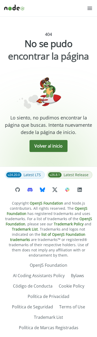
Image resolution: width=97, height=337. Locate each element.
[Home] (45, 8)
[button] (90, 8)
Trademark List (25, 229)
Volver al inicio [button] (48, 146)
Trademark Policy (69, 223)
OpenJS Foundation (46, 203)
